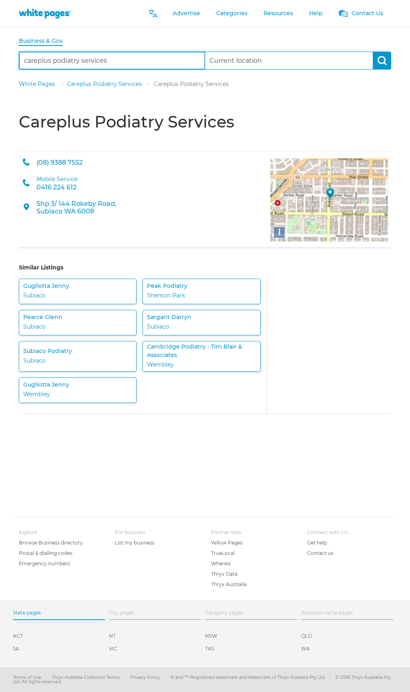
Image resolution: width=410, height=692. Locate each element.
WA (305, 649)
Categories (231, 13)
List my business (135, 543)
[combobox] (112, 60)
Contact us (320, 553)
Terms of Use (27, 677)
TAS (209, 649)
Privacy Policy (145, 677)
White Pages (37, 84)
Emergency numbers (44, 563)
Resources (278, 13)
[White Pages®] (45, 13)
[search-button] (382, 60)
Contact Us (366, 13)
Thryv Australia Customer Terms (86, 677)
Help (316, 13)
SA (16, 649)
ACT (18, 636)
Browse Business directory (51, 543)
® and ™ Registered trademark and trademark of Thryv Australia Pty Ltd (248, 677)
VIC (113, 649)
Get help (317, 543)
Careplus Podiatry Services (105, 84)
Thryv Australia (229, 584)
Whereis (221, 563)
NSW (211, 636)
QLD (306, 636)
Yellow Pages (227, 543)
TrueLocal (223, 553)
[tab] (44, 41)
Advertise (186, 13)
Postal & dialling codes (45, 553)
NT (112, 636)
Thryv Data (224, 574)
